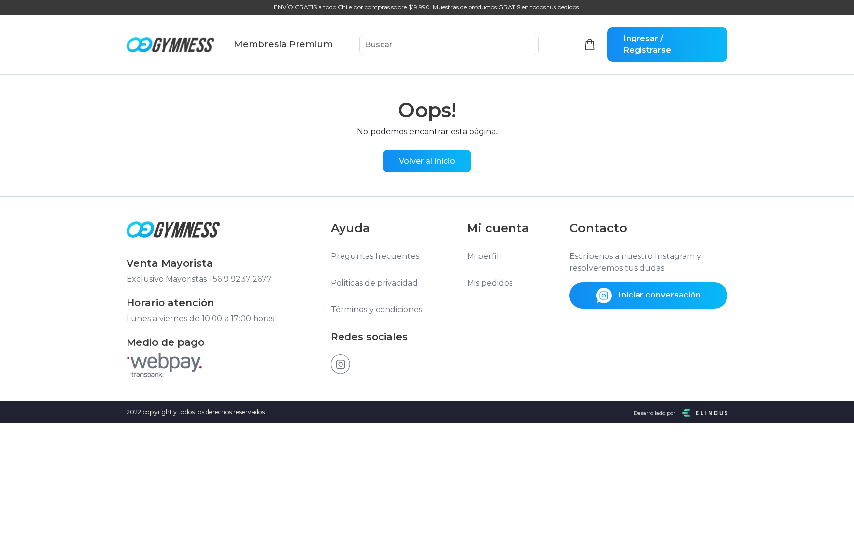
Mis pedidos (489, 283)
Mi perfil (483, 256)
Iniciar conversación (659, 294)
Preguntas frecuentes (375, 256)
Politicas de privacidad (374, 283)
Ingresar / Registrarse (647, 44)
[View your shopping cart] (590, 45)
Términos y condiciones (376, 309)
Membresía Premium (283, 44)
